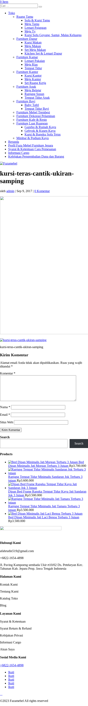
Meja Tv (30, 31)
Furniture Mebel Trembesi (33, 112)
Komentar (7, 373)
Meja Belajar (33, 90)
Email (5, 414)
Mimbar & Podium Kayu (32, 138)
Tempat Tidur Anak (37, 97)
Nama (5, 407)
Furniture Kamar (27, 57)
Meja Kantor (33, 79)
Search (5, 437)
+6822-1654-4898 (12, 665)
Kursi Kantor (33, 75)
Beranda (13, 141)
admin (10, 191)
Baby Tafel (32, 105)
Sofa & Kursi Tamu (37, 20)
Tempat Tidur (33, 68)
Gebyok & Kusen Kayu (40, 130)
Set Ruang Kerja (35, 83)
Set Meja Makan (35, 50)
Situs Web (6, 422)
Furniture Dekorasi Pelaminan (35, 116)
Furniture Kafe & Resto (31, 119)
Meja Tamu (32, 24)
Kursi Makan (33, 42)
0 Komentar (42, 191)
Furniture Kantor (27, 72)
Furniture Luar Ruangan (32, 123)
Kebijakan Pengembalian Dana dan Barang (36, 156)
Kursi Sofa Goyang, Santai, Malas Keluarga (53, 35)
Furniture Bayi (25, 101)
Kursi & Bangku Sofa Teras (43, 134)
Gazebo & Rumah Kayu (40, 127)
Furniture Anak (26, 86)
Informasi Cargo (18, 153)
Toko (11, 13)
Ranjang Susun (34, 94)
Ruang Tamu (24, 16)
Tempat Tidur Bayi (37, 108)
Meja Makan (33, 46)
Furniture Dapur (26, 38)
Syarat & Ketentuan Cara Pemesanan (32, 149)
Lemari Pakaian (35, 61)
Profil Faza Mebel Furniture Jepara (30, 145)
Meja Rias (31, 64)
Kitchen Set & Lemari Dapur (43, 53)
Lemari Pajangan (35, 27)
